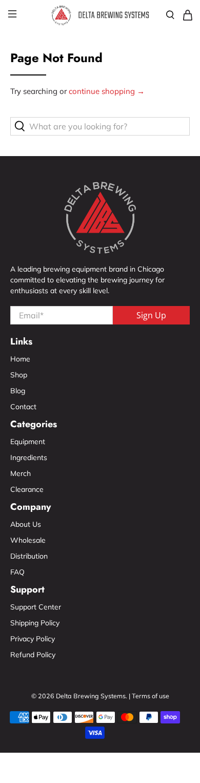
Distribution (29, 556)
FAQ (17, 572)
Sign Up (151, 315)
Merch (20, 473)
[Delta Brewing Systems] (100, 15)
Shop (18, 374)
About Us (25, 524)
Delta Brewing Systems (91, 696)
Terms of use (150, 696)
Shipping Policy (34, 622)
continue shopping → (107, 91)
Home (20, 359)
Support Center (35, 607)
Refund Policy (32, 654)
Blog (17, 390)
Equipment (27, 441)
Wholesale (28, 540)
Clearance (27, 489)
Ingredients (28, 457)
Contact (23, 406)
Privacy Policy (32, 638)
